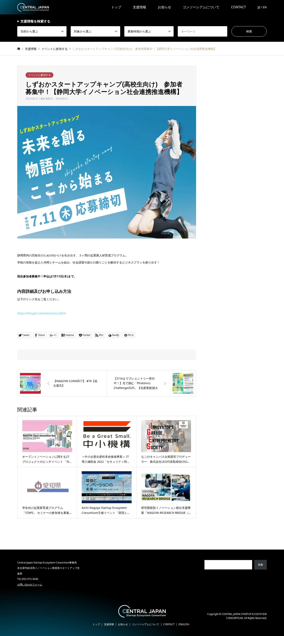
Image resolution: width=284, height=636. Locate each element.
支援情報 (139, 7)
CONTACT (238, 7)
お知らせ (164, 7)
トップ (116, 7)
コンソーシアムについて (201, 7)
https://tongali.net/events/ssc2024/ (41, 313)
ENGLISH (184, 624)
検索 (260, 564)
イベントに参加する (39, 75)
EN (265, 7)
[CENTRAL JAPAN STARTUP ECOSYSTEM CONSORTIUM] (33, 7)
